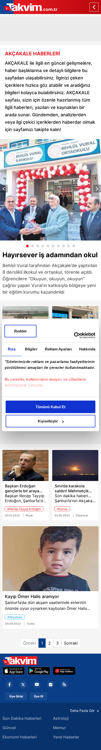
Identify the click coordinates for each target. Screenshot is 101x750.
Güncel (9, 727)
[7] (58, 246)
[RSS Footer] (64, 685)
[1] (27, 246)
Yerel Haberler (66, 737)
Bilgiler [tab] (31, 349)
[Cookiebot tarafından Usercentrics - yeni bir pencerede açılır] (73, 335)
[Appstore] (13, 671)
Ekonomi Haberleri (19, 737)
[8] (63, 246)
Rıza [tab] (11, 349)
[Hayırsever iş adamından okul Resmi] (50, 189)
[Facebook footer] (9, 685)
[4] (42, 246)
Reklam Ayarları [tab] (58, 349)
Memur (59, 727)
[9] (68, 246)
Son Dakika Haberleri (21, 718)
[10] (73, 246)
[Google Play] (39, 671)
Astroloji (61, 718)
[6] (53, 246)
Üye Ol (38, 696)
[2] (32, 246)
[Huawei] (64, 671)
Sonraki (71, 643)
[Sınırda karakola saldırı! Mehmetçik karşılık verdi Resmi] (75, 465)
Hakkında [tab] (87, 349)
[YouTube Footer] (37, 685)
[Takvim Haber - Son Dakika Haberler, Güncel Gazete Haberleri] (19, 660)
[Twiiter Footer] (23, 685)
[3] (37, 246)
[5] (48, 246)
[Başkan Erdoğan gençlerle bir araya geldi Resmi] (25, 465)
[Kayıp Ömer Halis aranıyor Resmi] (50, 558)
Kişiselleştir (48, 421)
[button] (4, 189)
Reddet (20, 331)
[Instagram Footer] (50, 685)
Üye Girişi (16, 696)
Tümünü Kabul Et (50, 407)
